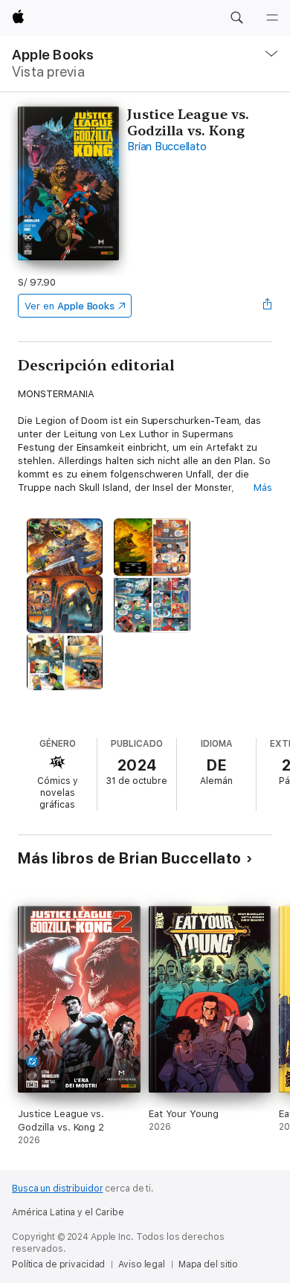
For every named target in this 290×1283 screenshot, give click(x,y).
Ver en (70, 306)
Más (263, 487)
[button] (236, 18)
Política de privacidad (58, 1264)
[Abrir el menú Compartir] (267, 305)
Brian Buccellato (166, 146)
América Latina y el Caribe (68, 1212)
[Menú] (272, 18)
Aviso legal (141, 1264)
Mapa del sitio (208, 1264)
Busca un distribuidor (57, 1188)
